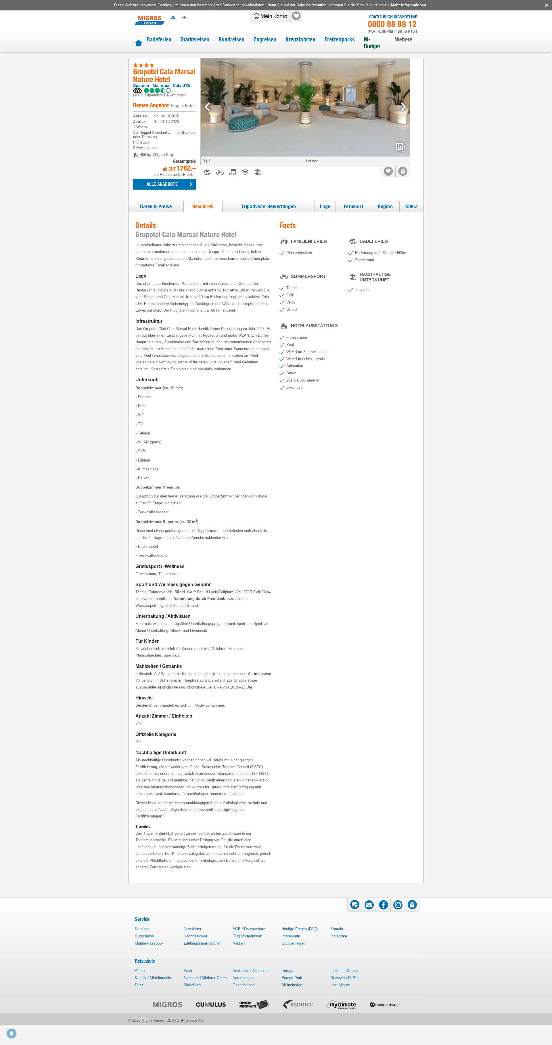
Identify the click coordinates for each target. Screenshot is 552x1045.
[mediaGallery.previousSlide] (207, 106)
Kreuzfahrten (300, 39)
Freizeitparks (340, 39)
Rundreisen (231, 39)
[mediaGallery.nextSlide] (403, 106)
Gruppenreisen (293, 943)
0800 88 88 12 (392, 24)
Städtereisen (195, 39)
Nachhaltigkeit (195, 936)
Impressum (290, 936)
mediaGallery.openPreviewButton (400, 147)
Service (142, 919)
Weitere (403, 39)
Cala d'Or (182, 85)
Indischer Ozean (344, 970)
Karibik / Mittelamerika (153, 978)
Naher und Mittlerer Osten (205, 978)
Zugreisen (265, 39)
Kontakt (336, 929)
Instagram (338, 936)
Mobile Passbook (149, 943)
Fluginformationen (247, 936)
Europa (287, 970)
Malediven (192, 985)
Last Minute (340, 985)
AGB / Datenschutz (249, 929)
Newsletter (192, 929)
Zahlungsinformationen (202, 943)
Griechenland (243, 985)
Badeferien (159, 39)
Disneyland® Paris (345, 978)
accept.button (546, 5)
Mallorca (161, 85)
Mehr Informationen (408, 5)
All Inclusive (291, 985)
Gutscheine (144, 936)
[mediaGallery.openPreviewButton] (305, 111)
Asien (188, 970)
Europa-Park (291, 978)
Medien (239, 943)
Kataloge (142, 929)
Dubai (139, 985)
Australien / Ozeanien (251, 970)
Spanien (141, 85)
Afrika (140, 970)
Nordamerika (243, 978)
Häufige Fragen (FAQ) (299, 929)
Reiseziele (145, 961)
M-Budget (372, 43)
